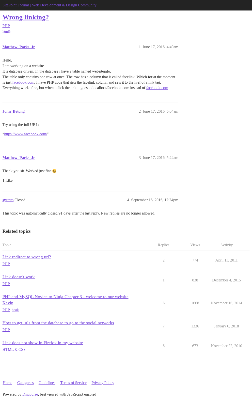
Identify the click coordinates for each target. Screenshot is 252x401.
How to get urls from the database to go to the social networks (58, 322)
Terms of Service (73, 383)
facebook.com (23, 82)
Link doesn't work (18, 276)
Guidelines (47, 383)
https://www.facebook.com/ (25, 134)
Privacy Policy (103, 383)
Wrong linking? (25, 17)
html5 (6, 31)
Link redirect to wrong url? (26, 256)
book (15, 310)
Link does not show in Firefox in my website (42, 342)
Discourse (30, 394)
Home (7, 383)
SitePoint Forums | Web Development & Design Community (49, 5)
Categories (25, 383)
